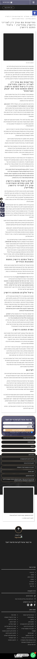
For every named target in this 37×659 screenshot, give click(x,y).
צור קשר (32, 586)
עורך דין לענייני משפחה (10, 617)
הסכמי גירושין (30, 373)
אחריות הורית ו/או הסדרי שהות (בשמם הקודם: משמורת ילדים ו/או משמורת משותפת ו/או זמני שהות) (18, 480)
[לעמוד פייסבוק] (2, 205)
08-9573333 (29, 596)
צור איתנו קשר (8, 8)
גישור (32, 450)
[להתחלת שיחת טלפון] (2, 214)
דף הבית (33, 16)
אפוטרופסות (31, 442)
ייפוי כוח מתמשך (30, 476)
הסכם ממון (31, 455)
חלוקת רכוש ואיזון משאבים (27, 459)
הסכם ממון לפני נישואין (10, 635)
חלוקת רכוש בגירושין (11, 633)
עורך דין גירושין (12, 619)
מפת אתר (13, 615)
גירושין (32, 446)
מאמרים (26, 16)
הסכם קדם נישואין (11, 629)
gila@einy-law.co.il (28, 602)
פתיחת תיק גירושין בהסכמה (9, 631)
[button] (33, 655)
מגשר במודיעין (12, 624)
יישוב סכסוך (31, 471)
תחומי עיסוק (31, 577)
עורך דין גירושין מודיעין (10, 626)
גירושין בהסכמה (12, 640)
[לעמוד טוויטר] (2, 200)
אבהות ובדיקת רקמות (28, 438)
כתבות (32, 579)
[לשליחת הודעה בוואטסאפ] (2, 209)
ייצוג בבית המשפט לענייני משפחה (25, 467)
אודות (32, 575)
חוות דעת (31, 584)
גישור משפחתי (12, 638)
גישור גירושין (13, 622)
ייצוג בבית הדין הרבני (29, 463)
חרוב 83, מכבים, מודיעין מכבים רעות (24, 599)
